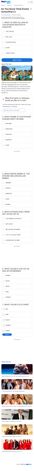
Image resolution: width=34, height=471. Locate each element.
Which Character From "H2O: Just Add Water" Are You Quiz (17, 406)
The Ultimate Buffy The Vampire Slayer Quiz (13, 391)
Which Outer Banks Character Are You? (12, 436)
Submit (7, 334)
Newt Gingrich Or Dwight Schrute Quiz (11, 421)
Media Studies (7, 15)
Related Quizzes (6, 362)
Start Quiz (17, 60)
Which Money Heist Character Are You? (12, 451)
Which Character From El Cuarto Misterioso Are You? (15, 376)
